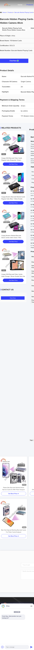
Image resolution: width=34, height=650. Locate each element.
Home (20, 5)
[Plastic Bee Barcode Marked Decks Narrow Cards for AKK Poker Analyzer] (13, 471)
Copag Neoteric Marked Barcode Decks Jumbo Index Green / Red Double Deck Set (11, 237)
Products (29, 5)
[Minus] (31, 606)
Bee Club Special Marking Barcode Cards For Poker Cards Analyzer (13, 531)
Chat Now (13, 61)
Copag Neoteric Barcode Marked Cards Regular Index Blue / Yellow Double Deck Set (13, 199)
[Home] (7, 4)
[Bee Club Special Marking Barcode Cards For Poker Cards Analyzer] (13, 513)
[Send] (31, 647)
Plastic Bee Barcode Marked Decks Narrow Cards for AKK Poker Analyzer (13, 488)
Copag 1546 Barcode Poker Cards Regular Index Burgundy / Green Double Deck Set (11, 160)
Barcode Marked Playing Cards (23, 12)
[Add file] (2, 647)
